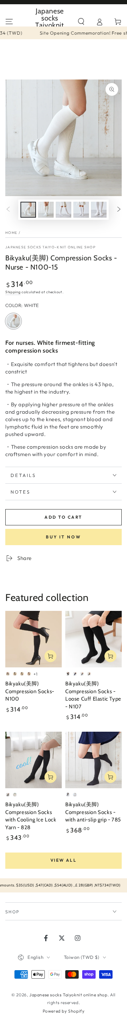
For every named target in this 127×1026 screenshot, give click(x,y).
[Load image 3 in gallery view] (63, 210)
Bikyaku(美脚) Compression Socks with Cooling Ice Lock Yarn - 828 (30, 816)
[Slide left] (8, 210)
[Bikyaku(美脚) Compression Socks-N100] (33, 639)
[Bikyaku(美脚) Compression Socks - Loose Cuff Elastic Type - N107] (93, 639)
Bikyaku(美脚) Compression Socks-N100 (29, 691)
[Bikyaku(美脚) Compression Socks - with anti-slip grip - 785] (93, 760)
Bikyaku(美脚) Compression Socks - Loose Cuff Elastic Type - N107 (93, 695)
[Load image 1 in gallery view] (28, 210)
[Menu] (9, 22)
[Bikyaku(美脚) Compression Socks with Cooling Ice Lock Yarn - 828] (33, 760)
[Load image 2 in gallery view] (46, 210)
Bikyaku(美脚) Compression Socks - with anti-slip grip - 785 (93, 812)
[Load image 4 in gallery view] (81, 210)
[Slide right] (119, 210)
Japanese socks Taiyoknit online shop (68, 994)
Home (11, 232)
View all (63, 860)
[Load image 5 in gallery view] (99, 210)
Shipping (13, 292)
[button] (81, 22)
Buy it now (63, 536)
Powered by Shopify (64, 1011)
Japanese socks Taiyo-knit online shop (50, 247)
